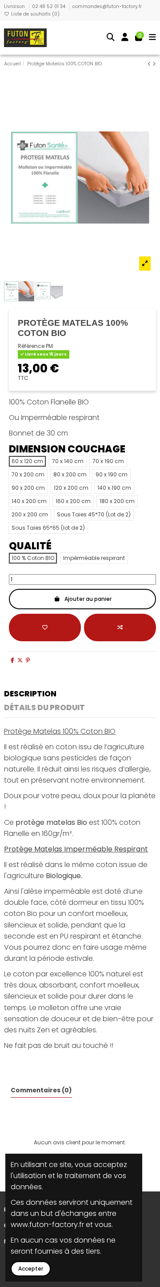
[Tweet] (20, 660)
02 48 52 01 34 (49, 6)
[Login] (125, 38)
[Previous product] (150, 64)
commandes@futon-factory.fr (107, 6)
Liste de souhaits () (35, 14)
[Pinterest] (28, 660)
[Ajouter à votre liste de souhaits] (45, 627)
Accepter (30, 1268)
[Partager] (12, 660)
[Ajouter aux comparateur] (120, 627)
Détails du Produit (44, 708)
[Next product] (154, 64)
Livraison (15, 6)
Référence (31, 346)
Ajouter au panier (88, 599)
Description (30, 694)
